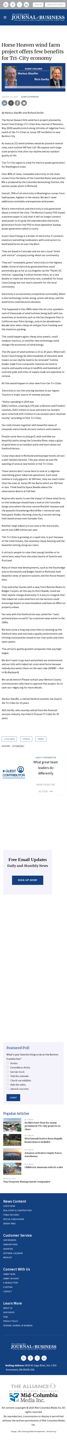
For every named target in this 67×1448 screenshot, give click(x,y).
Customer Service (17, 1235)
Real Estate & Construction (17, 1210)
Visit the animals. (19, 1076)
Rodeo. (14, 1063)
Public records (11, 1214)
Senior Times (9, 1223)
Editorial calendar (13, 1253)
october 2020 (17, 746)
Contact (7, 1291)
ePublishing (51, 1431)
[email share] (24, 103)
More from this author (45, 788)
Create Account (55, 4)
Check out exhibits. (20, 1080)
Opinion (26, 739)
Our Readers (9, 1240)
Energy (41, 739)
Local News (9, 739)
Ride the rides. (18, 1084)
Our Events (8, 1312)
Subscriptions (10, 1244)
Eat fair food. (17, 1071)
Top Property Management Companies (26, 1181)
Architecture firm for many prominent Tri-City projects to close (42, 1126)
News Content (14, 1201)
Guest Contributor (30, 96)
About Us (7, 1308)
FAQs (5, 1316)
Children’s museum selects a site (44, 1167)
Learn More (12, 1303)
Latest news (9, 1206)
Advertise (8, 1248)
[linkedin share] (4, 103)
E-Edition (7, 1287)
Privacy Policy (10, 1321)
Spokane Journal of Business (17, 1325)
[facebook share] (17, 103)
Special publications (13, 1219)
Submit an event (11, 1278)
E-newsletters (10, 1282)
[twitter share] (11, 103)
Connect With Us (16, 1269)
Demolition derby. (20, 1067)
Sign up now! (28, 880)
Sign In (38, 4)
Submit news (9, 1274)
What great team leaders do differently (46, 767)
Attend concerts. (19, 1088)
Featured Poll (18, 1048)
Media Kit (7, 1257)
